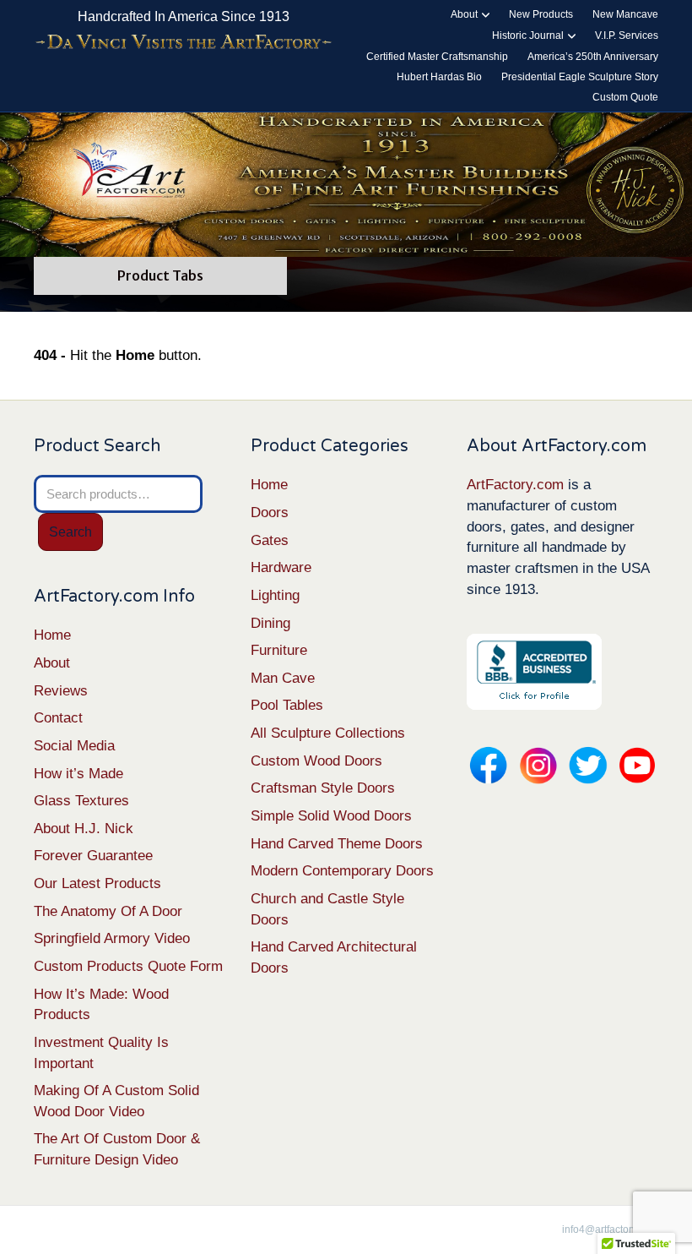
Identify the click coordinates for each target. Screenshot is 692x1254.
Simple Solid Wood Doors (331, 816)
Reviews (61, 691)
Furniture (279, 650)
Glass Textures (81, 801)
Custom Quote (625, 97)
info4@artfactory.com (610, 1229)
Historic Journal (528, 35)
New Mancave (625, 14)
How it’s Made (78, 774)
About (464, 14)
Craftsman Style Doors (323, 788)
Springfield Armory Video (112, 938)
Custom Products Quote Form (128, 966)
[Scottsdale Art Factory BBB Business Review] (534, 671)
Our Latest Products (97, 883)
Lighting (275, 595)
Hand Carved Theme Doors (337, 844)
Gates (270, 540)
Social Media (74, 746)
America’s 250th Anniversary (592, 57)
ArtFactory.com (515, 485)
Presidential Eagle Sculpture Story (579, 77)
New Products (541, 14)
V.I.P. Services (626, 35)
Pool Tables (287, 705)
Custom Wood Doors (316, 761)
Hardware (281, 567)
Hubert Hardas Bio (439, 77)
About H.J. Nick (83, 829)
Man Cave (283, 678)
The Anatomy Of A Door (108, 911)
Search (70, 532)
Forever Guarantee (93, 856)
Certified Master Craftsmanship (437, 57)
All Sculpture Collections (328, 733)
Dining (270, 623)
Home (52, 635)
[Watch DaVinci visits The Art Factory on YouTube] (183, 42)
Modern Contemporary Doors (342, 871)
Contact (58, 718)
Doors (270, 512)
